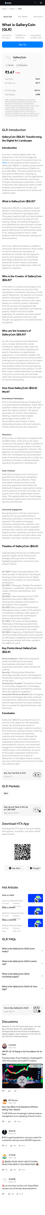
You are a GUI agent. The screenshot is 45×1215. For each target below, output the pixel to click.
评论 (6, 1146)
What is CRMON (8, 908)
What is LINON (8, 895)
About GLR (8, 17)
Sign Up (22, 44)
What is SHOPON (9, 920)
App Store (16, 868)
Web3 (4, 163)
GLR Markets (23, 17)
